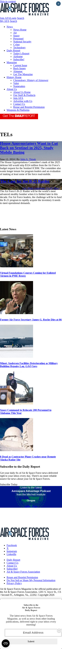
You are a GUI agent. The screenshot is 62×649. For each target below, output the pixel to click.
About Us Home (22, 92)
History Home (14, 77)
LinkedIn (11, 554)
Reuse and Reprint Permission (29, 107)
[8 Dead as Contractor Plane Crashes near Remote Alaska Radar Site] (16, 450)
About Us (12, 89)
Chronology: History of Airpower (30, 80)
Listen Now (31, 506)
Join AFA (5, 18)
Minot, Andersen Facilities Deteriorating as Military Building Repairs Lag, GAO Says (29, 365)
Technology (19, 47)
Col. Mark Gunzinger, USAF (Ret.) (41, 188)
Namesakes (19, 86)
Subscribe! (18, 59)
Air (15, 32)
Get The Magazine (23, 74)
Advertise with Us (22, 101)
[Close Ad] (59, 630)
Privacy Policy (14, 583)
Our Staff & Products (24, 95)
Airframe (18, 56)
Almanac (18, 71)
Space (16, 35)
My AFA (4, 21)
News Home (19, 29)
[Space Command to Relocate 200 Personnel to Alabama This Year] (16, 403)
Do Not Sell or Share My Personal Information (31, 580)
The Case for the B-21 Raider (25, 181)
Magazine (12, 62)
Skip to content (8, 1)
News (10, 26)
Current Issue (20, 65)
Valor (16, 83)
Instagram (12, 551)
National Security (22, 41)
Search (20, 18)
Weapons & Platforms (18, 110)
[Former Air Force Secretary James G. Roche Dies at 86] (16, 313)
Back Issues (19, 68)
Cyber (16, 44)
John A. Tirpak (28, 159)
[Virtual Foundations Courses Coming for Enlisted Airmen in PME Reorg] (16, 266)
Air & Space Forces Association (23, 571)
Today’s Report (21, 53)
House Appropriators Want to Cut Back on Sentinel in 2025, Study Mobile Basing (29, 147)
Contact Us (19, 104)
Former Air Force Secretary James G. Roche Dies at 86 (31, 319)
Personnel (18, 38)
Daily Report (13, 50)
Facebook (12, 545)
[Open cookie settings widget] (6, 643)
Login (13, 18)
